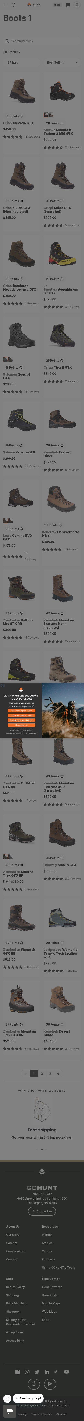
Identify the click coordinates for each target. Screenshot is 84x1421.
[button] (21, 711)
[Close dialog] (2, 685)
